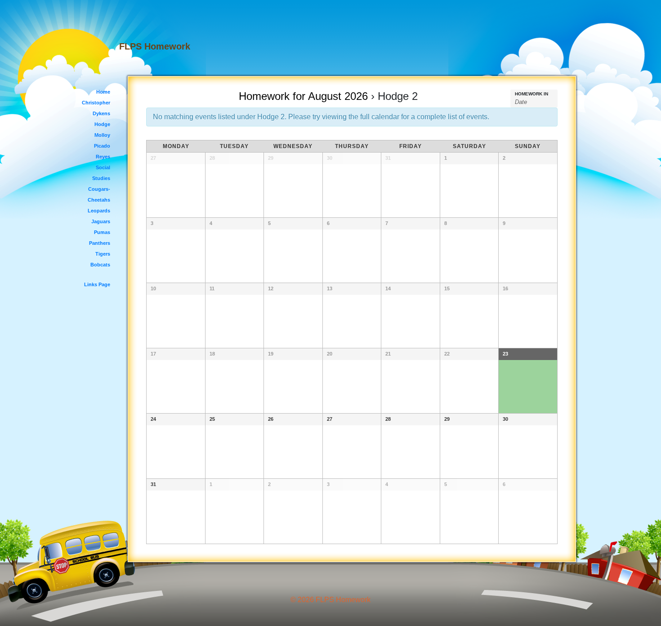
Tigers (102, 254)
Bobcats (100, 264)
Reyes (103, 156)
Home (103, 92)
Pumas (102, 232)
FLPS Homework (154, 46)
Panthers (99, 243)
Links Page (97, 284)
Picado (102, 146)
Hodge (102, 124)
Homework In (531, 94)
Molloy (102, 135)
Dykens (101, 113)
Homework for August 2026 (303, 96)
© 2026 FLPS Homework (330, 599)
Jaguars (100, 221)
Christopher (96, 102)
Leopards (99, 210)
